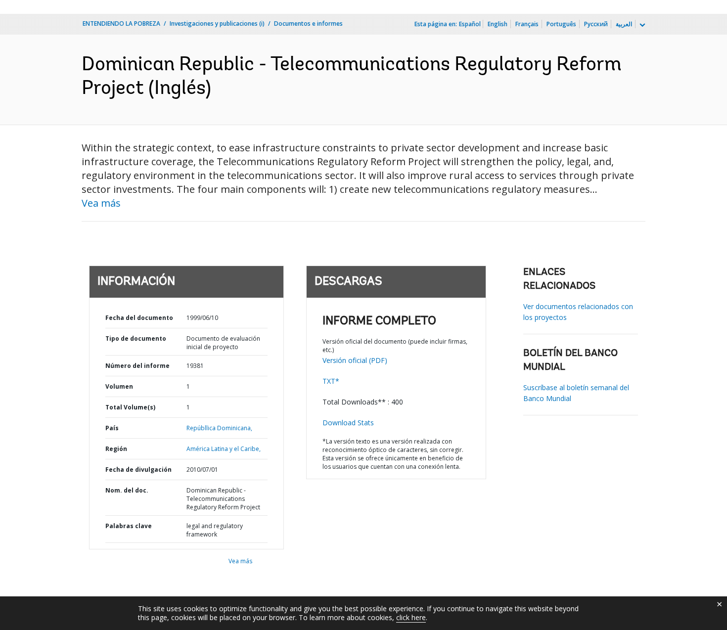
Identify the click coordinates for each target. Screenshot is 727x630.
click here (411, 617)
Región (116, 449)
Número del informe (137, 365)
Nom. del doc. (126, 490)
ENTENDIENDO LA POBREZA (121, 23)
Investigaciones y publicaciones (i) (217, 23)
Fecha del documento (139, 318)
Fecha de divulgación (138, 469)
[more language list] (641, 25)
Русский (596, 24)
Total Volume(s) (130, 407)
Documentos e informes (308, 23)
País (112, 428)
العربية (624, 24)
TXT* (330, 381)
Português (561, 24)
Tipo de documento (135, 338)
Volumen (119, 386)
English (497, 24)
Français (527, 24)
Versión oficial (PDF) (354, 360)
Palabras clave (128, 526)
